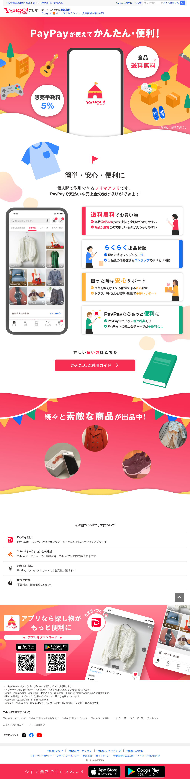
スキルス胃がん (171, 3)
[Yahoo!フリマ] (21, 9)
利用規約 (87, 755)
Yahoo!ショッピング (109, 750)
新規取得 (65, 9)
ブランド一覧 (136, 718)
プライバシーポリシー (41, 755)
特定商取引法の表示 (123, 755)
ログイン (46, 13)
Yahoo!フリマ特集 (100, 718)
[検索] (182, 3)
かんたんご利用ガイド (95, 365)
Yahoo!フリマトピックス (75, 718)
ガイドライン (102, 755)
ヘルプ (137, 3)
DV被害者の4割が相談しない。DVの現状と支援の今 (35, 3)
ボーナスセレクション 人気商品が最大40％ (80, 13)
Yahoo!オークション (80, 750)
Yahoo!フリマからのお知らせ (44, 718)
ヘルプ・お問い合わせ (148, 755)
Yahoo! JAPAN (124, 3)
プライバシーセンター (68, 755)
